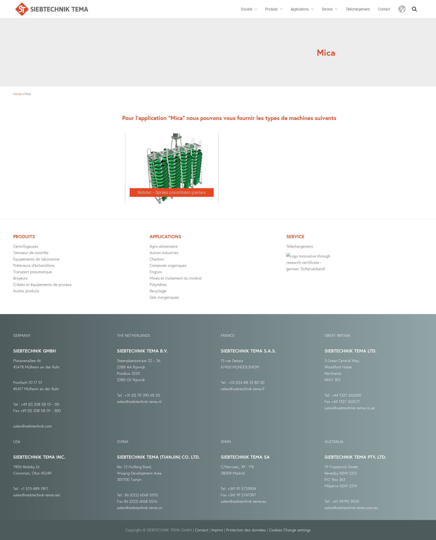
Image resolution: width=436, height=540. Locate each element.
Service (327, 9)
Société (246, 9)
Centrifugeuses (25, 246)
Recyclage (158, 290)
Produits (271, 9)
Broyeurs (20, 278)
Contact (384, 9)
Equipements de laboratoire (36, 259)
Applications (300, 9)
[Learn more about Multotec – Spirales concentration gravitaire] (171, 136)
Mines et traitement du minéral (176, 278)
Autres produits (26, 290)
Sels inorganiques (164, 297)
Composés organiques (168, 265)
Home (17, 94)
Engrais (156, 271)
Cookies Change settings (290, 529)
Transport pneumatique (32, 271)
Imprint (217, 529)
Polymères (158, 284)
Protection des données (246, 529)
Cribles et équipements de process (42, 284)
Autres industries (164, 252)
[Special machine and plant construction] (51, 9)
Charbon (157, 259)
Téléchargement (358, 9)
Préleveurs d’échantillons (34, 265)
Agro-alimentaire (164, 246)
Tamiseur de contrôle (30, 252)
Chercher (414, 7)
